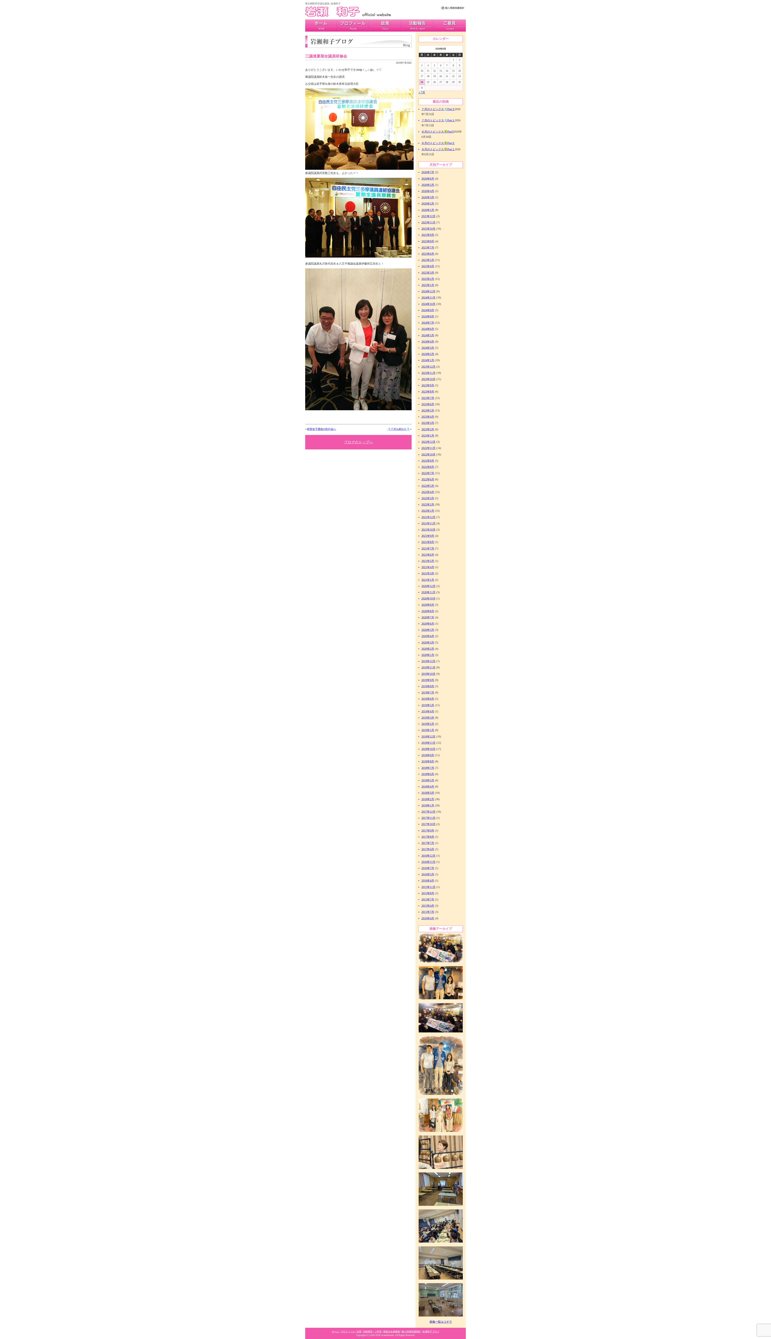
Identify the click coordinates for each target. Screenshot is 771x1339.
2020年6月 (427, 623)
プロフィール (353, 25)
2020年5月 (427, 629)
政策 (385, 25)
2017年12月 (428, 811)
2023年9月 (427, 385)
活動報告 (417, 25)
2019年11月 (428, 667)
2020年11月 (428, 592)
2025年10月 (428, 228)
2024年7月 (427, 322)
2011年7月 (427, 911)
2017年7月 (427, 843)
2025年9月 (427, 234)
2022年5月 (427, 485)
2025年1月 (427, 285)
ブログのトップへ (358, 442)
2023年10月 (428, 379)
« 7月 (422, 92)
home (321, 25)
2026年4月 (427, 191)
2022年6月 (427, 479)
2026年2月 (427, 203)
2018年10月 (428, 749)
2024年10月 (428, 304)
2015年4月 (427, 905)
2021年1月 (427, 579)
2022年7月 (427, 473)
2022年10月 (428, 454)
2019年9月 (427, 680)
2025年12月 (428, 216)
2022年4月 (427, 492)
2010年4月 (427, 918)
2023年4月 (427, 416)
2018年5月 (427, 780)
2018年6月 (427, 774)
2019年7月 (427, 692)
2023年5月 (427, 410)
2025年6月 (427, 253)
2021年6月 (427, 554)
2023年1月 (427, 435)
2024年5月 (427, 335)
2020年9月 (427, 604)
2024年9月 (427, 310)
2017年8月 (427, 836)
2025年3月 (427, 272)
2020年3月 (427, 642)
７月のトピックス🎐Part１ (438, 120)
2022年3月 (427, 498)
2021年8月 (427, 542)
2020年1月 (427, 655)
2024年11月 (428, 297)
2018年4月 (427, 786)
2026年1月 (427, 210)
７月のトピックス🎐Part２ (438, 109)
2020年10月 (428, 598)
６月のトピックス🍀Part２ (438, 143)
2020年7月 (427, 617)
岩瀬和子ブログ (430, 1331)
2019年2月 (427, 723)
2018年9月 (427, 755)
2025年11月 (428, 222)
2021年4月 (427, 567)
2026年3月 (427, 197)
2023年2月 (427, 429)
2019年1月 (427, 730)
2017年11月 (428, 817)
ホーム (335, 1331)
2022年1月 (427, 510)
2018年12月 (428, 736)
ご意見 (449, 25)
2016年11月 (428, 861)
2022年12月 (428, 441)
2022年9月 (427, 460)
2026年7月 (427, 172)
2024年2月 (427, 354)
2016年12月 (428, 855)
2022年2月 (427, 504)
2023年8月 (427, 391)
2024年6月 (427, 328)
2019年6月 (427, 698)
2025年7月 (427, 247)
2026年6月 (427, 178)
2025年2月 (427, 278)
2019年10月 (428, 673)
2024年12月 (428, 291)
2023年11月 (428, 372)
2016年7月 (427, 868)
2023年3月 (427, 423)
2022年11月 (428, 448)
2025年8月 (427, 241)
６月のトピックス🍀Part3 (437, 131)
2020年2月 (427, 648)
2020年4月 (427, 636)
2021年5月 (427, 561)
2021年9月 (427, 535)
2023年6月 (427, 404)
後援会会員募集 (391, 1331)
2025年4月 (427, 266)
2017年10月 (428, 824)
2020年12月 (428, 586)
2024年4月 (427, 341)
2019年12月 (428, 661)
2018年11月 (428, 742)
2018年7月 (427, 767)
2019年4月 (427, 711)
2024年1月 (427, 360)
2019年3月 (427, 717)
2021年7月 (427, 548)
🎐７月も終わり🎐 (399, 429)
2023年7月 (427, 398)
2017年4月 (427, 849)
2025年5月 (427, 260)
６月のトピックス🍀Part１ (438, 149)
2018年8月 (427, 761)
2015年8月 (427, 893)
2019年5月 (427, 705)
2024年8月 (427, 316)
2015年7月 (427, 899)
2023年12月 (428, 366)
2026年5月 (427, 184)
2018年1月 (427, 805)
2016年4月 (427, 880)
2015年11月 (428, 887)
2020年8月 (427, 611)
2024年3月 (427, 347)
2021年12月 (428, 517)
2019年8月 (427, 686)
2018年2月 (427, 799)
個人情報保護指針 (411, 1331)
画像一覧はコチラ (440, 1321)
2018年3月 (427, 792)
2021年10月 (428, 529)
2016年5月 (427, 874)
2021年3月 (427, 573)
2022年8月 (427, 466)
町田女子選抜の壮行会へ (321, 429)
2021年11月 (428, 523)
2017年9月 (427, 830)
